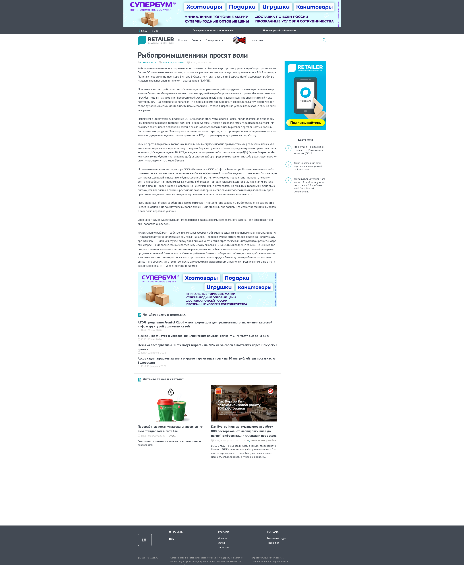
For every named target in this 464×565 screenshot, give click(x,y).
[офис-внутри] (207, 274)
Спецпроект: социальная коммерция (213, 30)
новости (167, 62)
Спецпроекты (213, 40)
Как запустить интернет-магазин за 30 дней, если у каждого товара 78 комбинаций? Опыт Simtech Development (310, 185)
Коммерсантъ (148, 62)
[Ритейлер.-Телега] (305, 62)
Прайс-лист (273, 542)
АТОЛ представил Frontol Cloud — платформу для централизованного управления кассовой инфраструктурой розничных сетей (205, 324)
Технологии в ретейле (263, 440)
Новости (182, 40)
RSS (171, 539)
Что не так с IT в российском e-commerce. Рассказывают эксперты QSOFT (309, 150)
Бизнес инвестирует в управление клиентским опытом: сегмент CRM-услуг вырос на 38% (203, 336)
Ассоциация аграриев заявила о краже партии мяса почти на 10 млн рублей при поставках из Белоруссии (207, 360)
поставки (178, 62)
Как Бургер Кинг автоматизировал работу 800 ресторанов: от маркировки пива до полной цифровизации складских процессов (244, 431)
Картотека (257, 40)
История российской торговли (279, 30)
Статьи (195, 40)
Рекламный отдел (277, 538)
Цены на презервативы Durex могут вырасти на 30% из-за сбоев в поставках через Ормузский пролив (207, 347)
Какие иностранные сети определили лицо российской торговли (308, 166)
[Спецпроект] (239, 38)
